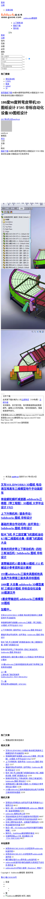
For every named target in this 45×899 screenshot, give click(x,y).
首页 (3, 93)
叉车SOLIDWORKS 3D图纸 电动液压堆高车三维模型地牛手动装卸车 (21, 488)
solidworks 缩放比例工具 (15, 814)
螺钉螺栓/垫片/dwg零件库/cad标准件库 (21, 860)
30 (6, 88)
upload (8, 86)
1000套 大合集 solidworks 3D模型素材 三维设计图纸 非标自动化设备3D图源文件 (22, 588)
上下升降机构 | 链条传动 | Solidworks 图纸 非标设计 (21, 630)
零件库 (16, 28)
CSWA (8, 81)
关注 (3, 139)
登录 (3, 2)
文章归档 (9, 10)
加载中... (6, 609)
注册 (3, 5)
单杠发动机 (10, 79)
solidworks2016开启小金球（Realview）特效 (23, 868)
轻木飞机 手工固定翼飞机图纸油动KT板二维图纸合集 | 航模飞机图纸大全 (22, 538)
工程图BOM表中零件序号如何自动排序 (22, 819)
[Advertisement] (22, 177)
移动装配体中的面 (13, 825)
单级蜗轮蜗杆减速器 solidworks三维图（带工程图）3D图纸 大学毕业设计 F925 (22, 503)
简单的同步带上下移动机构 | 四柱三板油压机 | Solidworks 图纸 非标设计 (21, 553)
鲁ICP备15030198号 (9, 877)
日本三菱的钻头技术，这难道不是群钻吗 (22, 822)
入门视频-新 (18, 23)
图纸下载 (17, 26)
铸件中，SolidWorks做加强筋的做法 (20, 833)
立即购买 (25, 400)
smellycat (15, 477)
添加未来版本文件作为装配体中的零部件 (22, 817)
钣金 (7, 84)
